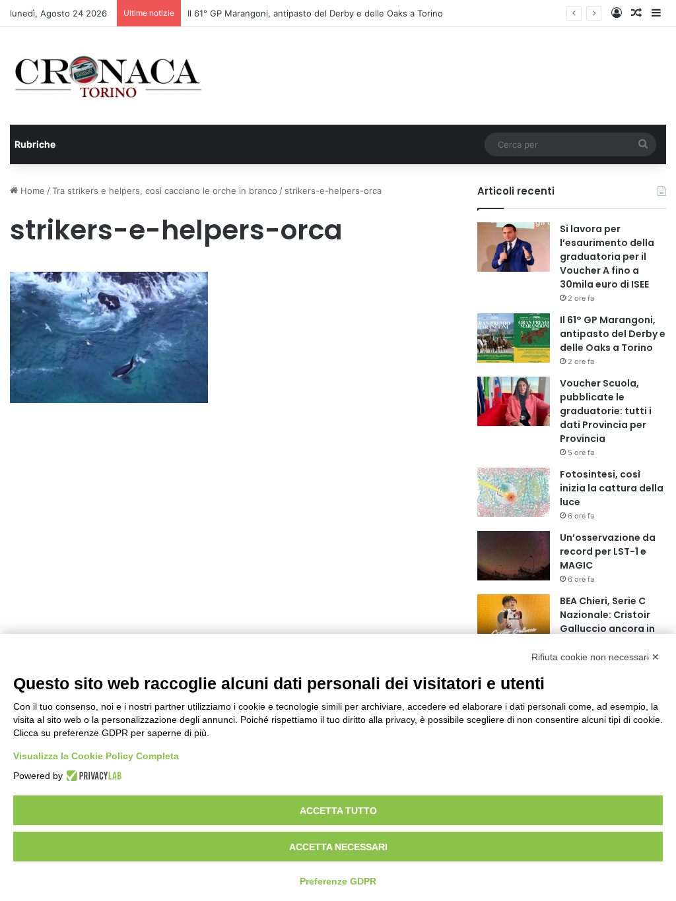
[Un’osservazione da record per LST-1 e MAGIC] (513, 555)
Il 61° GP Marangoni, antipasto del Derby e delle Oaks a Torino (315, 13)
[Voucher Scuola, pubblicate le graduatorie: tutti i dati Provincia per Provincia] (513, 401)
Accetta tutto (338, 810)
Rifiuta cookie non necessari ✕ (595, 657)
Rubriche (35, 144)
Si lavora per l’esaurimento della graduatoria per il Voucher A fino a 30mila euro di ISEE (607, 256)
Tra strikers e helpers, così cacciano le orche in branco (164, 190)
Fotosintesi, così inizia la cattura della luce (611, 488)
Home (31, 190)
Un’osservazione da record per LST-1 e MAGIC (608, 551)
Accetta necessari (338, 847)
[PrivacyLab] (92, 775)
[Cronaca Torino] (109, 75)
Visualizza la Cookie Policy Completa (96, 756)
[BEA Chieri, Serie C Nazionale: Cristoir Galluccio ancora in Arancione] (513, 619)
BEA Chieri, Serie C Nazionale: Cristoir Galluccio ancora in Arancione (607, 621)
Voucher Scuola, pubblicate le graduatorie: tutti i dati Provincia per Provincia (606, 411)
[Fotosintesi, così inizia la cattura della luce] (513, 492)
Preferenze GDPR (338, 881)
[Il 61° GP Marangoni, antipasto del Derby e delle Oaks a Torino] (513, 338)
